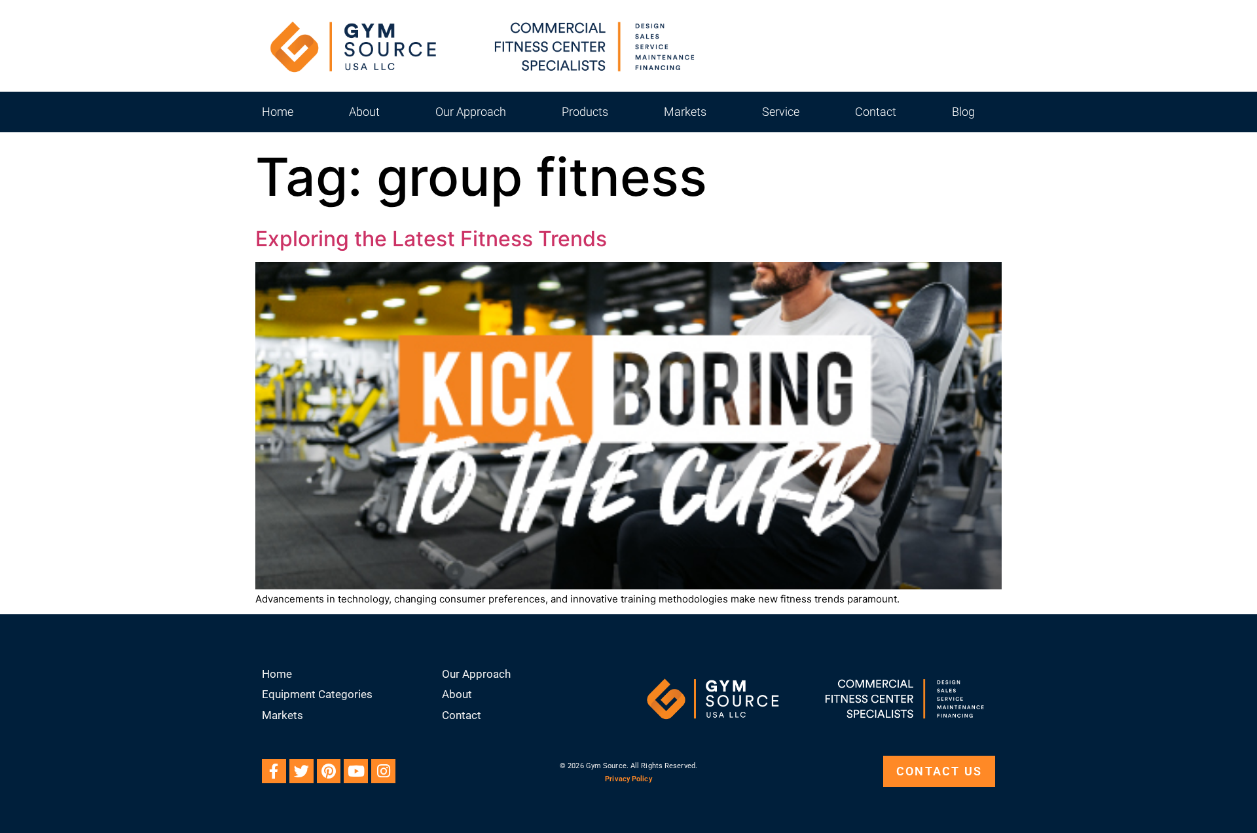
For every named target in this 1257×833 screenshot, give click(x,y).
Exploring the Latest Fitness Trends (431, 238)
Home (277, 112)
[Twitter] (301, 771)
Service (780, 112)
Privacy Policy (628, 779)
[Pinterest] (329, 771)
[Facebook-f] (274, 771)
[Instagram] (383, 771)
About (364, 112)
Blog (963, 112)
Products (585, 112)
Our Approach (470, 112)
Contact (875, 112)
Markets (685, 112)
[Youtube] (356, 771)
